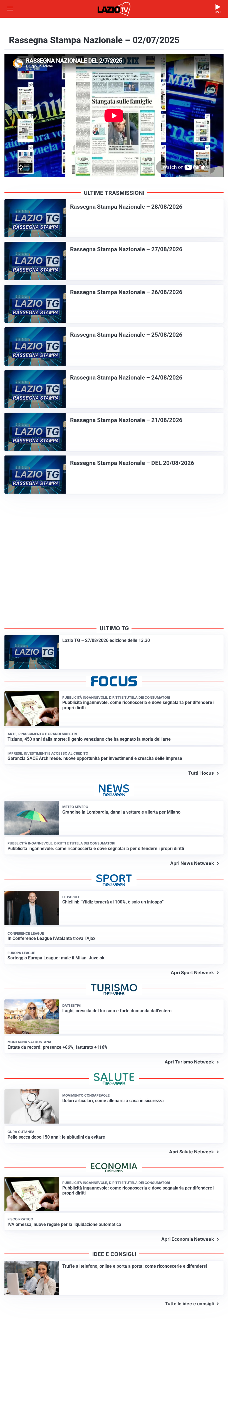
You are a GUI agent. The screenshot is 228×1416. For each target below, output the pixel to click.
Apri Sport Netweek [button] (192, 972)
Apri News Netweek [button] (192, 863)
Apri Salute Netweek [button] (191, 1151)
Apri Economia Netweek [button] (187, 1239)
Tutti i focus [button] (201, 773)
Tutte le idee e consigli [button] (189, 1303)
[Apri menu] (10, 9)
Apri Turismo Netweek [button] (189, 1062)
